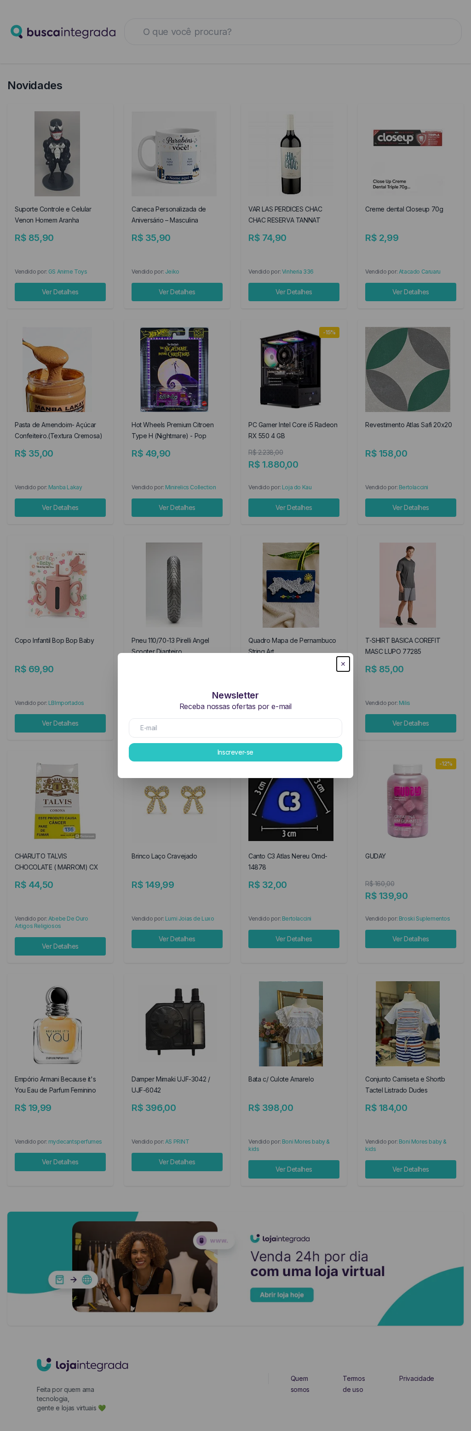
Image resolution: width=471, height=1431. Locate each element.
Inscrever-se (235, 752)
